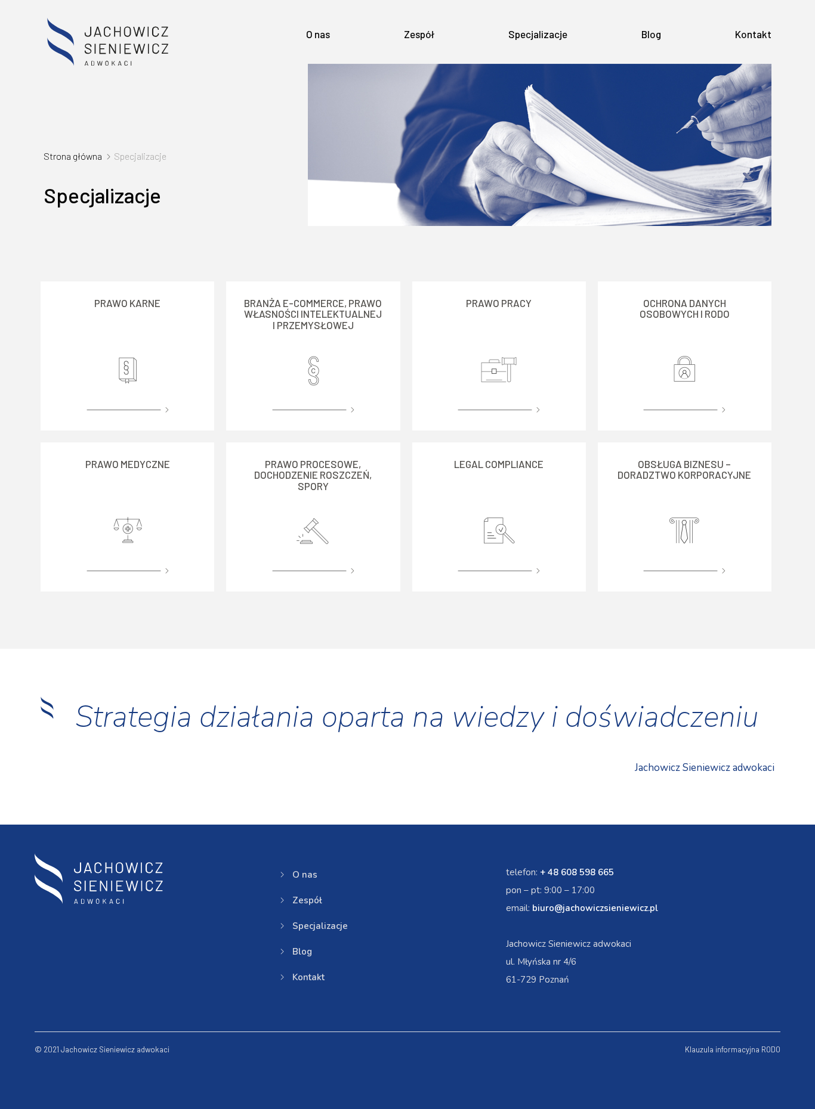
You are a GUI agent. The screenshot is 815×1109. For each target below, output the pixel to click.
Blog (651, 34)
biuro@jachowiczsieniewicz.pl (595, 908)
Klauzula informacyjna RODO (732, 1049)
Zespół (419, 34)
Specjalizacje (537, 34)
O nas (318, 34)
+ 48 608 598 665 (577, 872)
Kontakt (753, 34)
